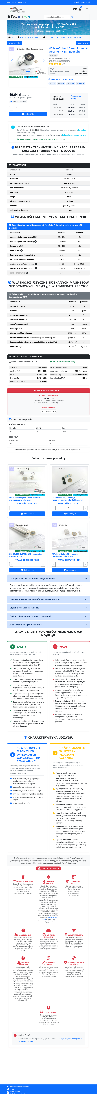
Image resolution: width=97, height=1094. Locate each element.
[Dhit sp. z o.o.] (18, 9)
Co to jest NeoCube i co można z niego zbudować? (33, 578)
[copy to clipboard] (9, 17)
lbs (63, 428)
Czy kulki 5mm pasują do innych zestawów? (30, 616)
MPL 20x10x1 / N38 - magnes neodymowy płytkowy (65, 555)
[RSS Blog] (15, 17)
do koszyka (29, 114)
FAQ (9, 2)
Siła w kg (12, 428)
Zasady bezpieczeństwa (19, 1087)
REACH (81, 83)
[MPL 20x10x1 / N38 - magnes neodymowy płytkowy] (70, 536)
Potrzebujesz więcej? (76, 97)
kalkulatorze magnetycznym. (74, 135)
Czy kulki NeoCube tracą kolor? (24, 607)
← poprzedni (15, 43)
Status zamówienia (18, 2)
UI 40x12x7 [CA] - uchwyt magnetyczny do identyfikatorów (67, 498)
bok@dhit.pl (85, 2)
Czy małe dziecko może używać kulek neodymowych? (35, 599)
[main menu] (87, 9)
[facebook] (19, 17)
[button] (75, 9)
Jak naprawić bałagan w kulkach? (26, 624)
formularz (82, 130)
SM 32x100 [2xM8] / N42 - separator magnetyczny (25, 555)
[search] (72, 17)
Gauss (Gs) (13, 440)
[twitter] (22, 17)
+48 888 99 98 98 (35, 130)
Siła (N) (38, 428)
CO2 (53, 83)
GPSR (62, 83)
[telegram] (29, 17)
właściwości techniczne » (62, 79)
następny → (83, 43)
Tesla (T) (52, 440)
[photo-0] (28, 71)
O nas (12, 1089)
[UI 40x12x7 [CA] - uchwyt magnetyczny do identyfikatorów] (70, 479)
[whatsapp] (25, 17)
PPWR (72, 83)
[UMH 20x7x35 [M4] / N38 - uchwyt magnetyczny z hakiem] (27, 479)
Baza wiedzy (14, 1091)
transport (19, 101)
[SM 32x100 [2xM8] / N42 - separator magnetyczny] (27, 536)
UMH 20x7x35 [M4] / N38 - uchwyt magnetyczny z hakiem (24, 498)
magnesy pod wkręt (49, 918)
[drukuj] (12, 17)
